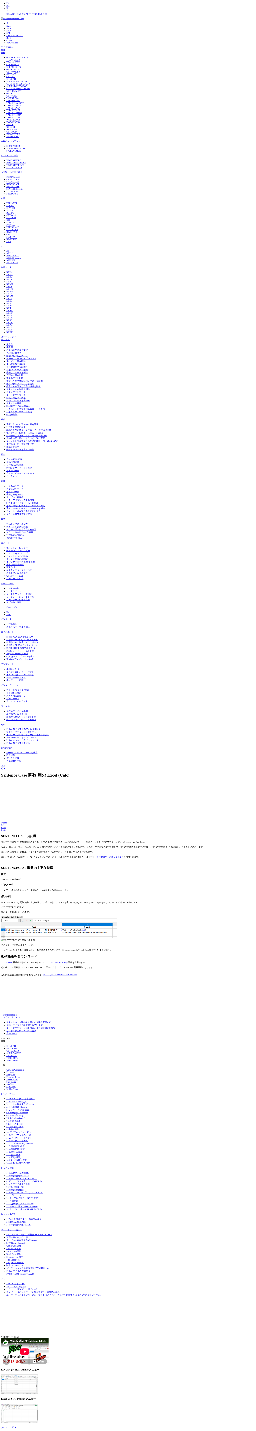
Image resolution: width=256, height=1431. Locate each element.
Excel (8, 26)
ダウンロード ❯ (8, 1427)
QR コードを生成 (14, 576)
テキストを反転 (13, 403)
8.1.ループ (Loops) (14, 1124)
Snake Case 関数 (13, 1248)
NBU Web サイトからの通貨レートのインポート (29, 1234)
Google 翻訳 (11, 414)
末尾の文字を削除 (14, 378)
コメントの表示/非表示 (17, 559)
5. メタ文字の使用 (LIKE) (18, 1184)
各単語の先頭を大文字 (17, 350)
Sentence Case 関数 (14, 1257)
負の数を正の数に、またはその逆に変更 (25, 438)
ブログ (4, 1279)
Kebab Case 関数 (13, 1251)
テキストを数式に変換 (17, 527)
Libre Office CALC (14, 35)
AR (19, 14)
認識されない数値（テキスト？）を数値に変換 (28, 430)
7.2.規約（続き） (14, 1121)
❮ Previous (6, 1015)
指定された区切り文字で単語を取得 (23, 386)
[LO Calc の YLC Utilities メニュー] (19, 1393)
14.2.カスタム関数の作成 (18, 1163)
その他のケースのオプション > (21, 358)
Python (4, 724)
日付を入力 (11, 476)
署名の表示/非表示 (15, 564)
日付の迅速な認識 (14, 465)
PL (39, 14)
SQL (8, 33)
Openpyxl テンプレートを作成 (20, 656)
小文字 (9, 347)
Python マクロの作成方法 (18, 1271)
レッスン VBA (8, 1094)
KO (36, 14)
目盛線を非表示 (13, 693)
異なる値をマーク (14, 489)
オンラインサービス (10, 1017)
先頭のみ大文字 (13, 353)
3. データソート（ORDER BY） (21, 1178)
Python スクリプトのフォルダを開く (23, 729)
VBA (8, 28)
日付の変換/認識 (14, 459)
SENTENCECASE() (58, 962)
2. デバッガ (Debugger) (16, 1101)
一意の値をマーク (14, 486)
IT (33, 14)
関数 (16, 1243)
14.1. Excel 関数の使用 (16, 1160)
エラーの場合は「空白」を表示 (21, 529)
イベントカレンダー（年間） (20, 672)
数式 (3, 519)
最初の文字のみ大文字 (17, 356)
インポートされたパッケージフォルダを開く (27, 734)
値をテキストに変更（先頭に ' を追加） (25, 433)
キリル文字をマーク (16, 395)
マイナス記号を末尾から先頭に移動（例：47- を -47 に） (33, 441)
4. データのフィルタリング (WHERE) (24, 1181)
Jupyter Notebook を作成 (17, 653)
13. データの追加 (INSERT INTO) (21, 1206)
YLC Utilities (12, 43)
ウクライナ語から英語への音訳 (21, 1031)
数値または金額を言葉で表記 (20, 449)
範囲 (3, 481)
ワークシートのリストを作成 (20, 597)
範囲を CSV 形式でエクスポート (21, 637)
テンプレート (7, 664)
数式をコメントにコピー (18, 550)
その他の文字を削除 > (16, 367)
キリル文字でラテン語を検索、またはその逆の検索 (30, 1028)
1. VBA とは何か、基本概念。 (20, 1099)
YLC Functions (58, 975)
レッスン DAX (8, 1214)
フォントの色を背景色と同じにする (23, 511)
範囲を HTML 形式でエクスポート (22, 648)
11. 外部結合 (12, 1201)
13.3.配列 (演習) (13, 1157)
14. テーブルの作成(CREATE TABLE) (24, 1209)
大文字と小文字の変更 (11, 172)
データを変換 (12, 758)
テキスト (5, 339)
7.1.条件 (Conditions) (15, 1118)
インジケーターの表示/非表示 (20, 562)
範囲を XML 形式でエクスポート (22, 639)
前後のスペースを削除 (17, 370)
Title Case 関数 (13, 1260)
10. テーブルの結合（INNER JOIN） (23, 1198)
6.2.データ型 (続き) (15, 1115)
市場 (3, 198)
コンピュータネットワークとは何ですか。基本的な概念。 (34, 1292)
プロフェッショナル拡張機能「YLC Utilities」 (28, 1268)
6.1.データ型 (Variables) (17, 1113)
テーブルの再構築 (14, 497)
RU (7, 6)
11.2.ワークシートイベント (19, 1138)
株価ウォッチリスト (16, 677)
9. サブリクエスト (14, 1195)
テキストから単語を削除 (18, 389)
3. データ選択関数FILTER (18, 1225)
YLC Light (47, 975)
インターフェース (9, 685)
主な (8, 23)
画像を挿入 (11, 567)
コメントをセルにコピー (18, 553)
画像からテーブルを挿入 (18, 627)
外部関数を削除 (13, 761)
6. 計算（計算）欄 (14, 1187)
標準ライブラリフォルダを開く (21, 732)
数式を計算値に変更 (16, 427)
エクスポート (7, 632)
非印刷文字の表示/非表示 (18, 406)
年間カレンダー (13, 669)
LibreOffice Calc (8, 917)
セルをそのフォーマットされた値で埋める (26, 435)
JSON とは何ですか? (16, 1286)
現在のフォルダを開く (17, 714)
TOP (3, 766)
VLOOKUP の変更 (9, 155)
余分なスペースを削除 (17, 372)
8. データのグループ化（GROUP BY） (24, 1192)
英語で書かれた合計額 (17, 1237)
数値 (3, 419)
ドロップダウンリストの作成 (20, 500)
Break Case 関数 (13, 1254)
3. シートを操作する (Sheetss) (20, 1104)
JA (10, 14)
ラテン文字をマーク (16, 392)
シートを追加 (12, 588)
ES (7, 14)
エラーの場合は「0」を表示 (19, 532)
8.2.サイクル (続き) (15, 1126)
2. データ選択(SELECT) (17, 1176)
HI (17, 14)
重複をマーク (12, 492)
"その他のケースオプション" (109, 857)
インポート (6, 619)
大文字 (9, 344)
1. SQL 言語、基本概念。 (18, 1173)
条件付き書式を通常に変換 (19, 514)
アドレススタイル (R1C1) (18, 690)
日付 (3, 454)
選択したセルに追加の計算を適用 (22, 424)
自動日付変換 (12, 462)
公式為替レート (13, 624)
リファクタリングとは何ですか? (21, 1289)
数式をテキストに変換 (17, 524)
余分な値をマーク (14, 494)
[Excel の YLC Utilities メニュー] (19, 1423)
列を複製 (10, 755)
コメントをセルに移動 (17, 556)
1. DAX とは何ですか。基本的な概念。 (25, 1219)
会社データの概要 (14, 680)
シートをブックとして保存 (19, 594)
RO (42, 14)
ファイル (5, 706)
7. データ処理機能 (14, 1190)
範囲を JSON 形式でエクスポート (22, 642)
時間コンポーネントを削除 (19, 468)
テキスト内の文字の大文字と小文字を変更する (28, 1022)
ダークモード (12, 698)
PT (27, 14)
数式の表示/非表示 (15, 535)
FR (30, 14)
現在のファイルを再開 (17, 711)
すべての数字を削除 (16, 364)
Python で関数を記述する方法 (20, 1274)
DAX (8, 31)
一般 (3, 52)
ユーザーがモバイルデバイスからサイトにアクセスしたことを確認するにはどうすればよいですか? (53, 1295)
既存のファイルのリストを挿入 (21, 719)
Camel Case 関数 (13, 1246)
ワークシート (7, 583)
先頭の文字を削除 (14, 375)
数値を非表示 (12, 447)
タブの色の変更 (13, 602)
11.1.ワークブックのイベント (20, 1135)
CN (23, 14)
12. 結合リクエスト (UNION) (19, 1204)
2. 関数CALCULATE (16, 1222)
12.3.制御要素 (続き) (15, 1146)
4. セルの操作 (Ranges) (16, 1107)
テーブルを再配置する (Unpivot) (21, 1240)
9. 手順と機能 (12, 1129)
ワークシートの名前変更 (18, 599)
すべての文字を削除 (16, 361)
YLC (8, 614)
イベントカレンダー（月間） (20, 675)
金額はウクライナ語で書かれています (24, 1025)
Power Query (6, 748)
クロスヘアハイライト (17, 701)
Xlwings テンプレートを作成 (19, 659)
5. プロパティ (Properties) (17, 1110)
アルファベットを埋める (18, 400)
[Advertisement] (21, 801)
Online (9, 40)
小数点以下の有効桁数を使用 (20, 444)
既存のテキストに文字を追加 (20, 384)
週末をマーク (12, 470)
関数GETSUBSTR (14, 1265)
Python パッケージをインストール (22, 740)
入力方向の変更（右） (17, 696)
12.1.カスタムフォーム (17, 1140)
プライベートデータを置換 (19, 412)
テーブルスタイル (9, 607)
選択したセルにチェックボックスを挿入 (25, 506)
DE (13, 14)
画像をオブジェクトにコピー (20, 570)
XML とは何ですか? (15, 1284)
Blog (8, 38)
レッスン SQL (7, 1168)
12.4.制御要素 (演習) (15, 1149)
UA (8, 3)
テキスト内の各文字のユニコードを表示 (25, 409)
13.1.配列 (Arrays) (14, 1152)
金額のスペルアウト (10, 141)
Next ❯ (14, 1015)
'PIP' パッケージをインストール (21, 737)
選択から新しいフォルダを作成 (21, 717)
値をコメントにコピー (17, 548)
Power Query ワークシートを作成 (21, 752)
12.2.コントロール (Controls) (19, 1143)
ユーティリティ (8, 337)
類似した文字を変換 (16, 398)
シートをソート (13, 591)
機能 (3, 50)
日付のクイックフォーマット (20, 473)
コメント (5, 543)
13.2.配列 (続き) (13, 1154)
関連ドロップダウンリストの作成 (22, 503)
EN (7, 8)
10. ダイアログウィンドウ (18, 1132)
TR (46, 14)
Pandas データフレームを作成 (20, 651)
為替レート (6, 267)
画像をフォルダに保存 (17, 573)
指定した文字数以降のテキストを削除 (24, 381)
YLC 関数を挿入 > (15, 538)
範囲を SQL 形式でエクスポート (21, 645)
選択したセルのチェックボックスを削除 (25, 508)
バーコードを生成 (14, 578)
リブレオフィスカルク (11, 1230)
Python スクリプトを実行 (18, 743)
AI (2, 246)
